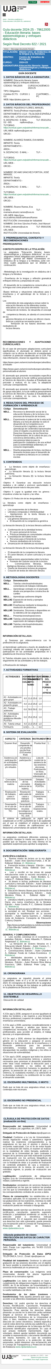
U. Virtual (33, 2)
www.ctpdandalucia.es (13, 1228)
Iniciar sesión (44, 2)
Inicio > (5, 19)
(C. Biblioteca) (28, 863)
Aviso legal (35, 1359)
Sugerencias (44, 1359)
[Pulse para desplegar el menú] (3, 14)
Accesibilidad (27, 1359)
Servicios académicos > (15, 19)
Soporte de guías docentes (39, 1357)
